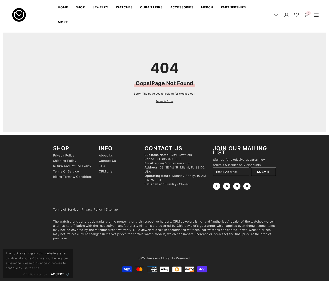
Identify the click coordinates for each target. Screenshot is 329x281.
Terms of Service (65, 209)
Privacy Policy (92, 209)
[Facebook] (216, 186)
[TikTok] (236, 186)
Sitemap (112, 209)
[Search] (276, 14)
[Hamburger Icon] (316, 15)
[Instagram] (226, 186)
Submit (263, 172)
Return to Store (164, 101)
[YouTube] (247, 186)
